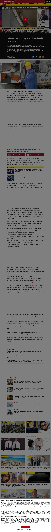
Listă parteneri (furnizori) (6, 523)
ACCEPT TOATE (26, 526)
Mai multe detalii (8, 505)
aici (14, 511)
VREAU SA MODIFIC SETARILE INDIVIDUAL (25, 529)
